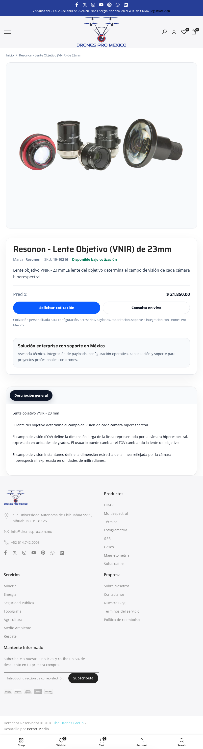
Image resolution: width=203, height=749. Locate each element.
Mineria (10, 586)
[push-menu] (7, 32)
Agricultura (13, 619)
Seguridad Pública (19, 602)
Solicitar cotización (56, 307)
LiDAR (109, 505)
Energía (10, 594)
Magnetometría (116, 555)
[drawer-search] (164, 32)
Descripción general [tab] (31, 395)
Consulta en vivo (146, 307)
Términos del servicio (121, 611)
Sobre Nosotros (116, 586)
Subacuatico (114, 563)
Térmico (110, 521)
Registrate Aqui (159, 11)
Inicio (10, 55)
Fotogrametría (115, 530)
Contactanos (114, 594)
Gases (109, 546)
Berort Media (38, 728)
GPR (107, 538)
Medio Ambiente (17, 627)
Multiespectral (116, 513)
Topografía (13, 611)
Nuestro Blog (115, 602)
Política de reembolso (122, 619)
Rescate (10, 636)
